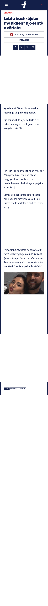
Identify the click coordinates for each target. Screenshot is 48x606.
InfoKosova (32, 34)
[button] (42, 5)
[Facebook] (15, 47)
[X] (21, 47)
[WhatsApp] (32, 47)
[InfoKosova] (12, 34)
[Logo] (24, 4)
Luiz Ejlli (22, 388)
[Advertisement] (24, 80)
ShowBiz (9, 13)
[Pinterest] (27, 47)
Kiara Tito (13, 388)
